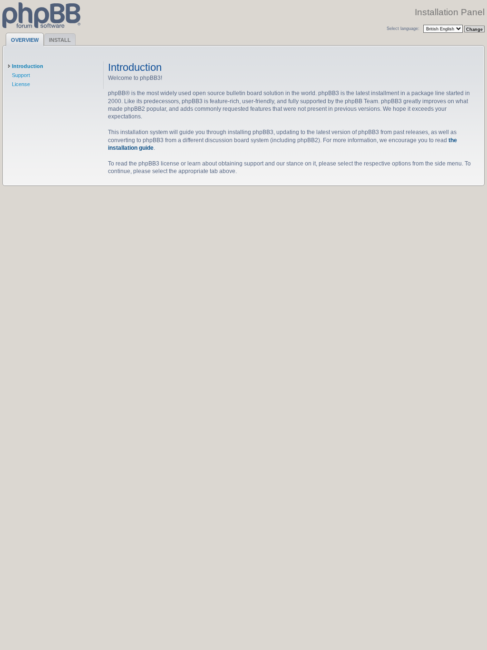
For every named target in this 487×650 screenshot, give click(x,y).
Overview (25, 40)
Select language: (403, 28)
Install (60, 40)
